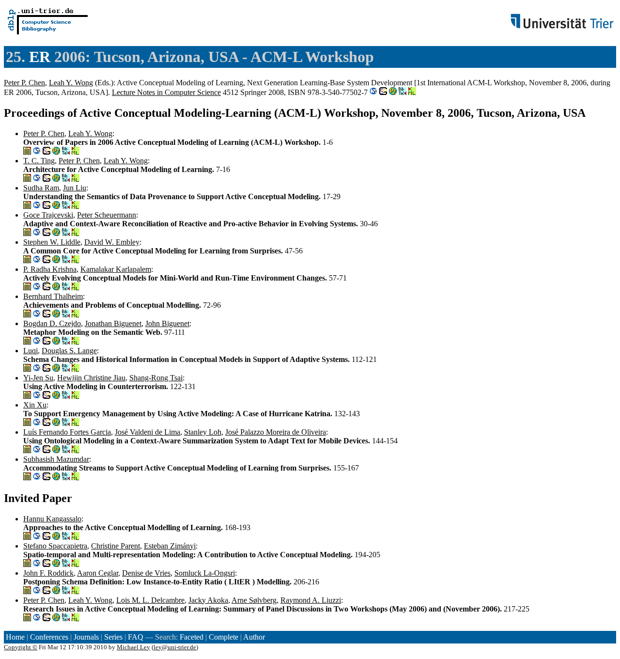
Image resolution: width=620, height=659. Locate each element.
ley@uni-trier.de (175, 647)
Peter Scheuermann (106, 215)
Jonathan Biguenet (113, 323)
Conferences (49, 637)
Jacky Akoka (208, 600)
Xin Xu (34, 405)
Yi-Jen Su (38, 378)
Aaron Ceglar (97, 573)
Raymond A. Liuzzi (310, 600)
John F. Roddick (48, 573)
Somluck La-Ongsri (204, 573)
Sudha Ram (41, 188)
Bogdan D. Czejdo (52, 323)
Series (113, 637)
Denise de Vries (146, 573)
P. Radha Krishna (50, 269)
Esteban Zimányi (170, 546)
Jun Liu (74, 188)
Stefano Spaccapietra (55, 546)
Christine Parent (115, 546)
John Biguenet (167, 323)
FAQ (135, 637)
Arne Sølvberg (254, 600)
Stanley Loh (202, 432)
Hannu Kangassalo (52, 519)
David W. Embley (112, 242)
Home (15, 637)
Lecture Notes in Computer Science (166, 92)
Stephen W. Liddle (51, 242)
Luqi (30, 350)
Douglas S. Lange (69, 350)
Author (254, 637)
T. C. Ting (39, 161)
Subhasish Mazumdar (56, 459)
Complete (223, 637)
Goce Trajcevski (48, 215)
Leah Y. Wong (71, 82)
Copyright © (20, 647)
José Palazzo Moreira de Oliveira (275, 432)
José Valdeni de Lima (147, 432)
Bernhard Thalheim (53, 296)
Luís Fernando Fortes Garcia (67, 432)
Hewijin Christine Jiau (91, 378)
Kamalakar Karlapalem (115, 269)
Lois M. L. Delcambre (150, 600)
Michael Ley (133, 647)
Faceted (191, 637)
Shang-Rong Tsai (156, 378)
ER (39, 56)
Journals (86, 637)
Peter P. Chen (24, 82)
